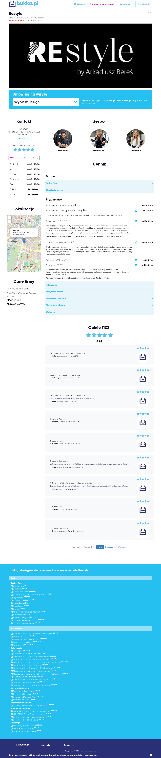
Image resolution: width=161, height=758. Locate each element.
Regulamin (69, 745)
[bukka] (33, 4)
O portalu (45, 745)
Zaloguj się (125, 4)
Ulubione (80, 4)
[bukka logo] (22, 745)
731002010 (25, 138)
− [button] (10, 221)
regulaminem (90, 755)
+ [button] (10, 218)
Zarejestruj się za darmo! (102, 4)
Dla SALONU (144, 4)
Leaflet (38, 271)
